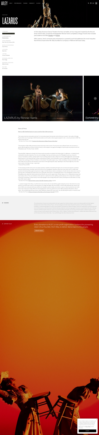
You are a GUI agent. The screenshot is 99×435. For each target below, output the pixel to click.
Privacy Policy (87, 426)
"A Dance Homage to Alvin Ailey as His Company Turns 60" (41, 192)
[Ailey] (5, 3)
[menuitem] (11, 3)
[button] (42, 98)
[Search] (88, 3)
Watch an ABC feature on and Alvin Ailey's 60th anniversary (35, 131)
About (10, 3)
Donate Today (39, 230)
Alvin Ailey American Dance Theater (8, 33)
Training (25, 3)
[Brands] (96, 3)
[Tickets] (93, 3)
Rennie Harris (5, 37)
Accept (87, 430)
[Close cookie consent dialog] (97, 419)
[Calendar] (91, 3)
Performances (17, 3)
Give (43, 3)
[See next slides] (95, 98)
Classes (38, 3)
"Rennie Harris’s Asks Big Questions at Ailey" (40, 180)
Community (32, 3)
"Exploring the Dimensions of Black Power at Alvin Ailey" (44, 141)
